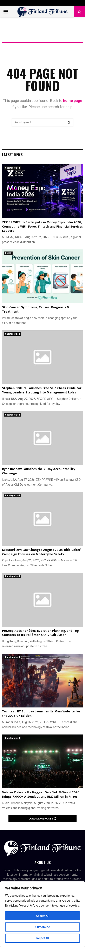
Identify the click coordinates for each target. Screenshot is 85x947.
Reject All (42, 938)
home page (72, 100)
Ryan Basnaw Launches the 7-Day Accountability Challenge (38, 471)
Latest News (12, 154)
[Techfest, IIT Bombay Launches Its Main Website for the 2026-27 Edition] (42, 680)
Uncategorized (12, 168)
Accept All (42, 915)
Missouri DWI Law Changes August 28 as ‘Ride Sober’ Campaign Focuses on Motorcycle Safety (41, 552)
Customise (42, 927)
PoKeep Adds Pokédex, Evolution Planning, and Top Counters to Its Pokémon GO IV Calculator (40, 633)
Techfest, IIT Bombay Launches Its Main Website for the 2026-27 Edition (41, 714)
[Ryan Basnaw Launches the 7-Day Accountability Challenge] (42, 438)
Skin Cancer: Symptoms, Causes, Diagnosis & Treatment (35, 309)
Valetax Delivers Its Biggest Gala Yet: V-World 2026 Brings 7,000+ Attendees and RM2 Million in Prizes (40, 794)
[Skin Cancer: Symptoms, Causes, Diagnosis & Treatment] (42, 276)
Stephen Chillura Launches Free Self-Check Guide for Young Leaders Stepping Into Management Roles (41, 390)
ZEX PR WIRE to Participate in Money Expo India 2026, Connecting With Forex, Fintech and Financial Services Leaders (42, 227)
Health (8, 253)
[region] (42, 914)
